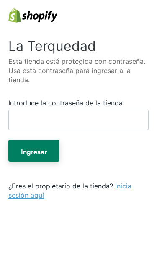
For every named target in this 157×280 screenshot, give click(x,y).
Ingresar (34, 150)
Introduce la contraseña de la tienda (65, 103)
